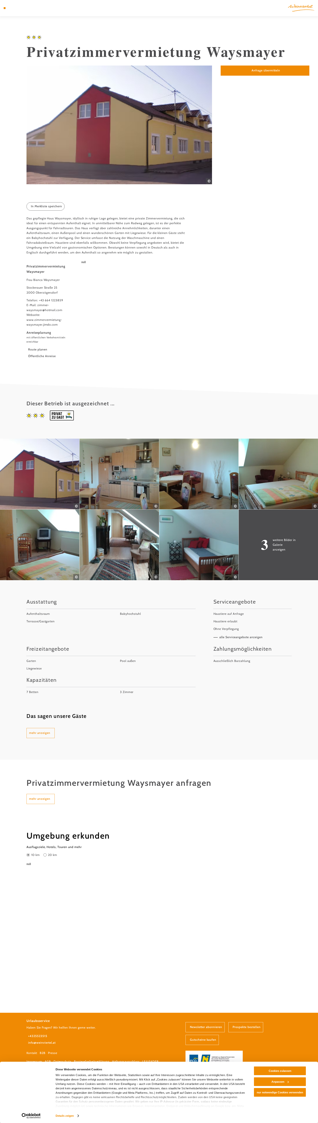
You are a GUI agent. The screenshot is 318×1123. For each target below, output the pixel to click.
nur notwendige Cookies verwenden (280, 1092)
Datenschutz (62, 1061)
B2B (42, 1053)
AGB (48, 1061)
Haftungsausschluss (126, 1061)
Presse (52, 1053)
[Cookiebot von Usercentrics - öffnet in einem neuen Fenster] (31, 1116)
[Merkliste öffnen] (19, 8)
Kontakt (31, 1053)
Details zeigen (65, 1115)
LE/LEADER (150, 1061)
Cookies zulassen (280, 1070)
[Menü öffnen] (5, 8)
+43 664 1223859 (51, 300)
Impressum (34, 1061)
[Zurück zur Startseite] (301, 7)
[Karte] (14, 8)
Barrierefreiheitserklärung (91, 1061)
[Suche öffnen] (24, 8)
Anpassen (277, 1081)
